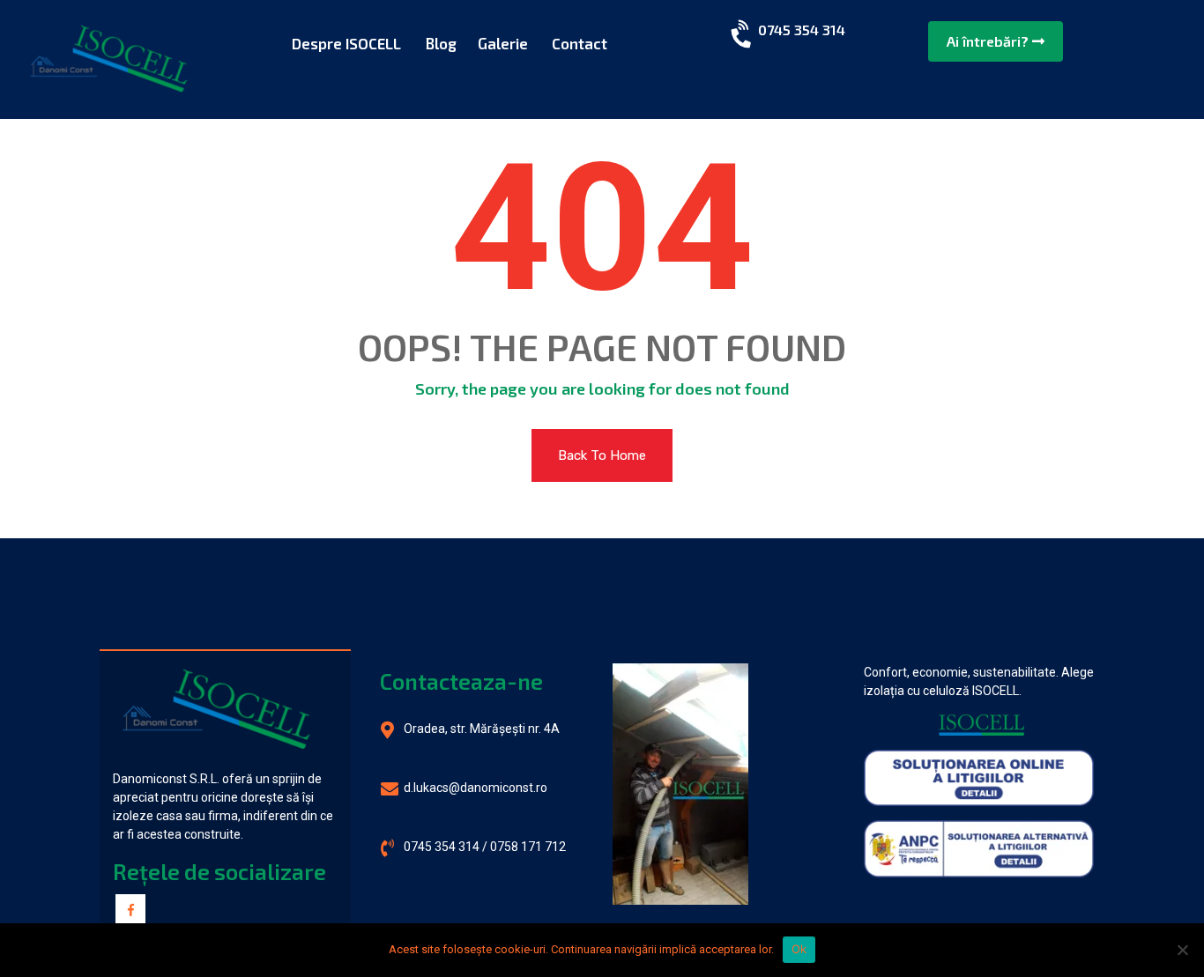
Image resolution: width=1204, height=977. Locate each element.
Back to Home (602, 455)
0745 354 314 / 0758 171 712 (485, 847)
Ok (799, 949)
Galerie (503, 43)
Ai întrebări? (989, 41)
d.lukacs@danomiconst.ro (475, 788)
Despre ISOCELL (346, 43)
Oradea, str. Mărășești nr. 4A (482, 729)
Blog (441, 43)
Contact (579, 43)
